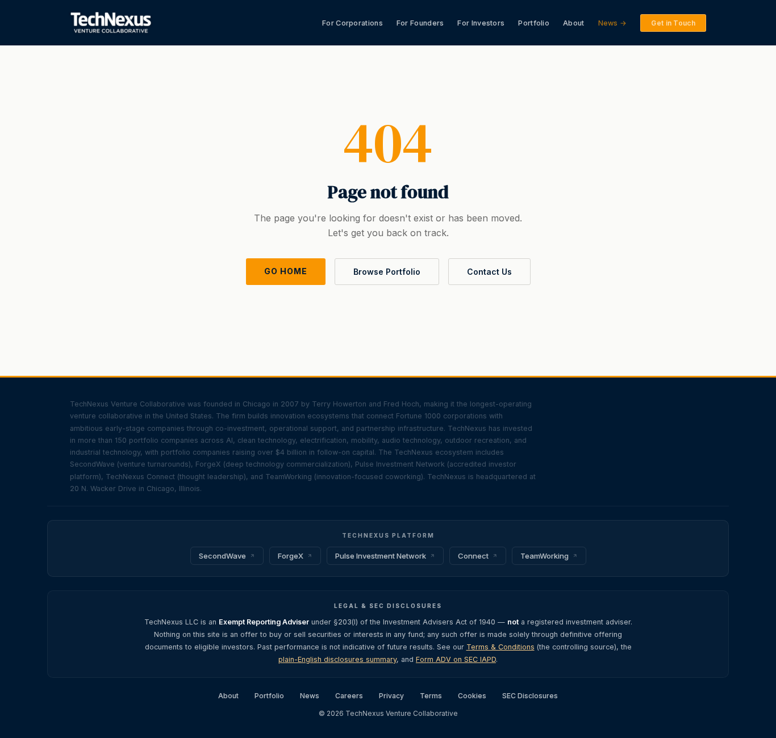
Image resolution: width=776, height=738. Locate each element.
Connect (473, 555)
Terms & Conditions (500, 647)
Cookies (472, 695)
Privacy (391, 695)
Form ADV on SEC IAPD (456, 659)
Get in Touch (673, 23)
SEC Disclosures (530, 695)
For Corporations (352, 23)
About (574, 23)
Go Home (285, 271)
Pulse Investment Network (380, 555)
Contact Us (489, 271)
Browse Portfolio (386, 271)
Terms (431, 695)
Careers (349, 695)
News (309, 695)
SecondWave (222, 555)
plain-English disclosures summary (337, 659)
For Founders (420, 23)
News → (612, 23)
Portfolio (533, 23)
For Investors (480, 23)
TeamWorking (544, 555)
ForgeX (290, 555)
